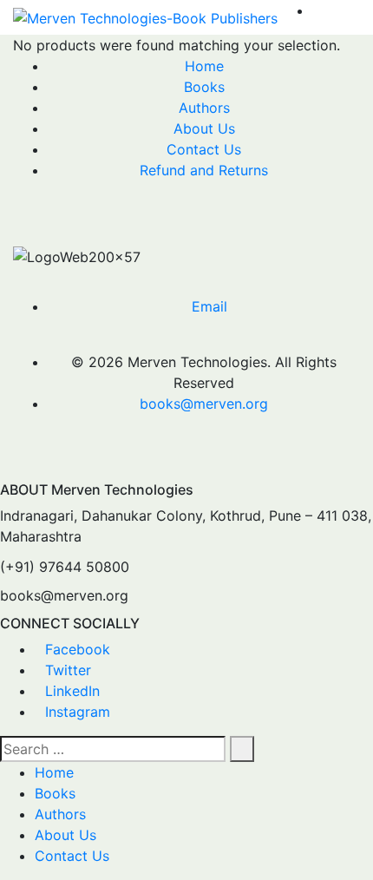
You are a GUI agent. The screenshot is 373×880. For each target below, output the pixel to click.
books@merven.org (204, 403)
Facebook (77, 649)
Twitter (68, 670)
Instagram (77, 711)
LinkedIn (72, 690)
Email (209, 306)
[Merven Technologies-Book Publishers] (145, 17)
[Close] (5, 471)
